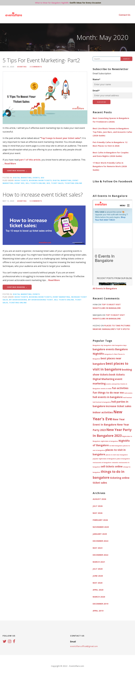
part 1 (22, 159)
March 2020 (99, 596)
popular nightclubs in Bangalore (104, 459)
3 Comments (36, 67)
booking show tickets (40, 180)
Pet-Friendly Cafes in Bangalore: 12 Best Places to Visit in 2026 (110, 144)
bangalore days (121, 345)
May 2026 (97, 513)
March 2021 (99, 561)
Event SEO (20, 183)
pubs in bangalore (123, 459)
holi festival (127, 397)
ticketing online (73, 183)
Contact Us (124, 14)
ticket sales (57, 183)
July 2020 (98, 568)
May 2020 (97, 582)
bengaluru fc (109, 354)
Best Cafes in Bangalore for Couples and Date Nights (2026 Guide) (111, 154)
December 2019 (100, 603)
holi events (128, 393)
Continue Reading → (17, 171)
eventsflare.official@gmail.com (84, 646)
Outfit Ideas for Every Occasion (85, 2)
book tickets (21, 180)
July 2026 (98, 506)
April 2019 (98, 610)
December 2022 (100, 555)
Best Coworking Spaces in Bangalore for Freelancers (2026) (111, 120)
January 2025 (100, 534)
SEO (42, 178)
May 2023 (97, 548)
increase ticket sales (118, 406)
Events (36, 178)
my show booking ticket (40, 300)
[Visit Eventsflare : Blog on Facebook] (14, 641)
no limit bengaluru (116, 446)
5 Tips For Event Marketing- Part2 (41, 60)
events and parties (113, 384)
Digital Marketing (22, 178)
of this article (32, 159)
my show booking (18, 300)
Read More (10, 163)
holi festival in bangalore (102, 402)
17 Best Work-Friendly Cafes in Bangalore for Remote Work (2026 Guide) (110, 166)
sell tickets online (35, 183)
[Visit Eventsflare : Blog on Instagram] (9, 641)
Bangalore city (98, 345)
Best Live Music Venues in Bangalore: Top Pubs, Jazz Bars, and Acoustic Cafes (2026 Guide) (112, 132)
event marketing (61, 297)
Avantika (21, 67)
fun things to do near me (108, 392)
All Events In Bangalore (105, 288)
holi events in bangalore (108, 397)
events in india (106, 388)
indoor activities (103, 412)
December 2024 (100, 541)
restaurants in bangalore (102, 462)
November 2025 (101, 527)
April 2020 (98, 589)
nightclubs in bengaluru (109, 441)
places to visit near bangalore (117, 455)
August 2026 (99, 499)
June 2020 (98, 575)
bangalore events (104, 349)
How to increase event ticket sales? (43, 194)
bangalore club (109, 345)
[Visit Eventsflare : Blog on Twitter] (4, 641)
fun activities (120, 388)
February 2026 (100, 520)
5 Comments (36, 201)
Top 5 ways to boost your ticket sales (60, 138)
